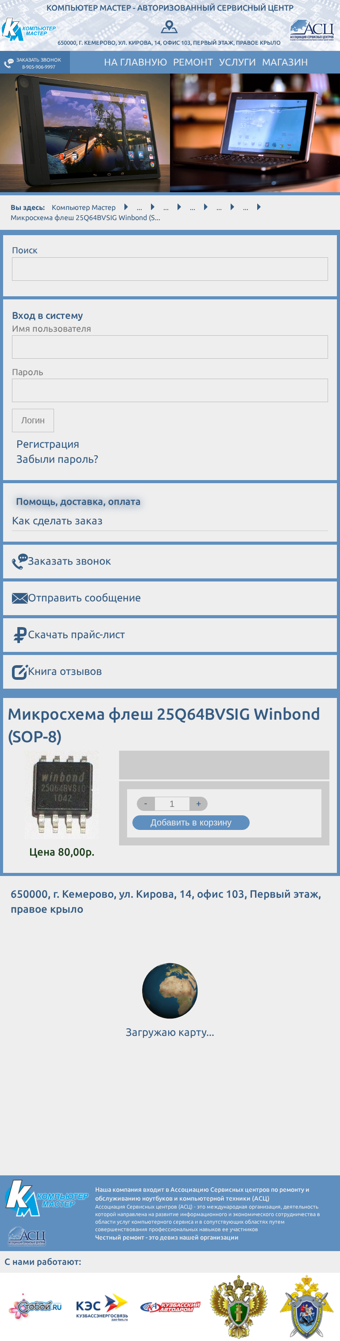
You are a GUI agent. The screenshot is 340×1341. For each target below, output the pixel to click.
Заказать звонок (69, 561)
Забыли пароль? (57, 459)
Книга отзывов (65, 671)
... (139, 207)
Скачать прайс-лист (76, 634)
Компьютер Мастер (84, 207)
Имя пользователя (51, 328)
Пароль (27, 372)
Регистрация (47, 444)
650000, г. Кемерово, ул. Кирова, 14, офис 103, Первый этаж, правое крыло (169, 42)
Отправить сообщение (84, 598)
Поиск (25, 250)
